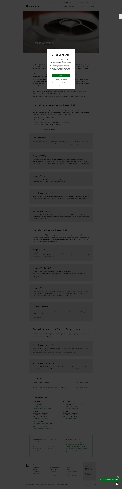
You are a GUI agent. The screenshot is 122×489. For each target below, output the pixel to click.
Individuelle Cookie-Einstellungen (61, 79)
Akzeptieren (61, 75)
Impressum (66, 85)
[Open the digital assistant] (117, 484)
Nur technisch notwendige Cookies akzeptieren (61, 82)
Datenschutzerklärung (58, 85)
